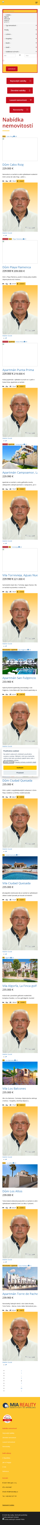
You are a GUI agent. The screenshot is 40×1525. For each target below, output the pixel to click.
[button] (36, 3)
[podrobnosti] (6, 235)
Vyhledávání (11, 69)
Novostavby (6, 1446)
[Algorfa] (20, 17)
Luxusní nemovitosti (8, 1442)
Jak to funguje (6, 1462)
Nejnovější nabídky (8, 1433)
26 (21, 1388)
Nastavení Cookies (8, 1505)
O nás (4, 1467)
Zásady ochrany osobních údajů (25, 762)
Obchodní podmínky (21, 1515)
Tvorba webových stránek (10, 1517)
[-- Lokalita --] (20, 15)
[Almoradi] (20, 19)
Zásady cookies (8, 762)
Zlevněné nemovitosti (9, 1437)
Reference (5, 1471)
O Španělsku (6, 1458)
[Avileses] (20, 21)
